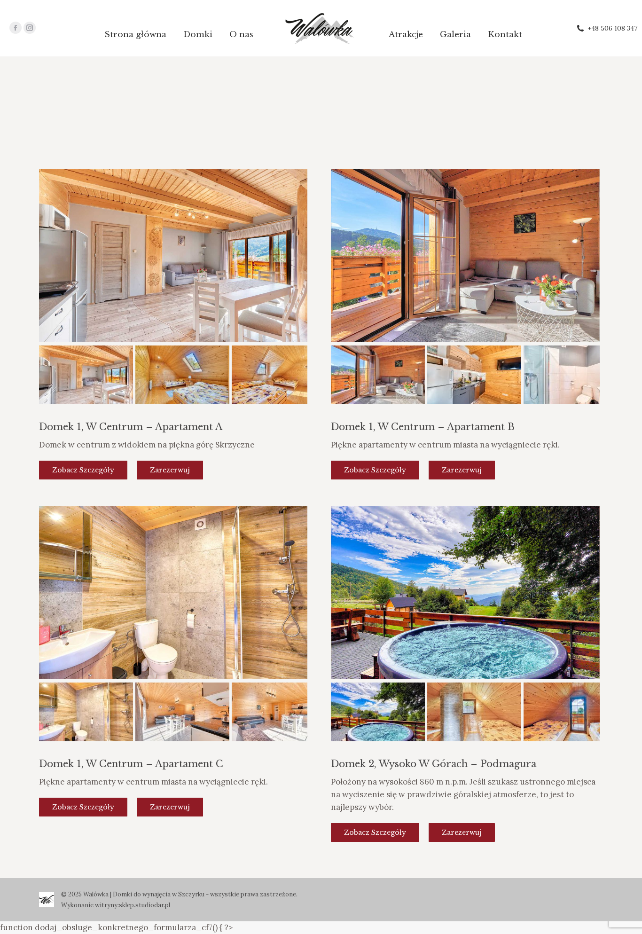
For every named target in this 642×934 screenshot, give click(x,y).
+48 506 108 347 (612, 28)
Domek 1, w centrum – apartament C (131, 763)
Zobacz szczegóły (83, 470)
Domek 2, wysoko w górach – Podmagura (433, 763)
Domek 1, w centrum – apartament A (130, 426)
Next (293, 265)
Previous (53, 265)
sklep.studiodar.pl (144, 905)
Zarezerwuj (170, 470)
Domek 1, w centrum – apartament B (423, 426)
